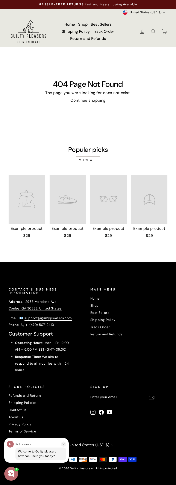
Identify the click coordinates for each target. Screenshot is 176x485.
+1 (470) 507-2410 (40, 325)
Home (69, 24)
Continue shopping (88, 100)
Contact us (18, 410)
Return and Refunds (88, 38)
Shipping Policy (76, 31)
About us (16, 417)
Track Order (103, 31)
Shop (83, 24)
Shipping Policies (23, 403)
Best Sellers (101, 24)
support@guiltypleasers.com (48, 318)
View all (88, 160)
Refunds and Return (25, 395)
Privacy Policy (20, 424)
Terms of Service (22, 431)
